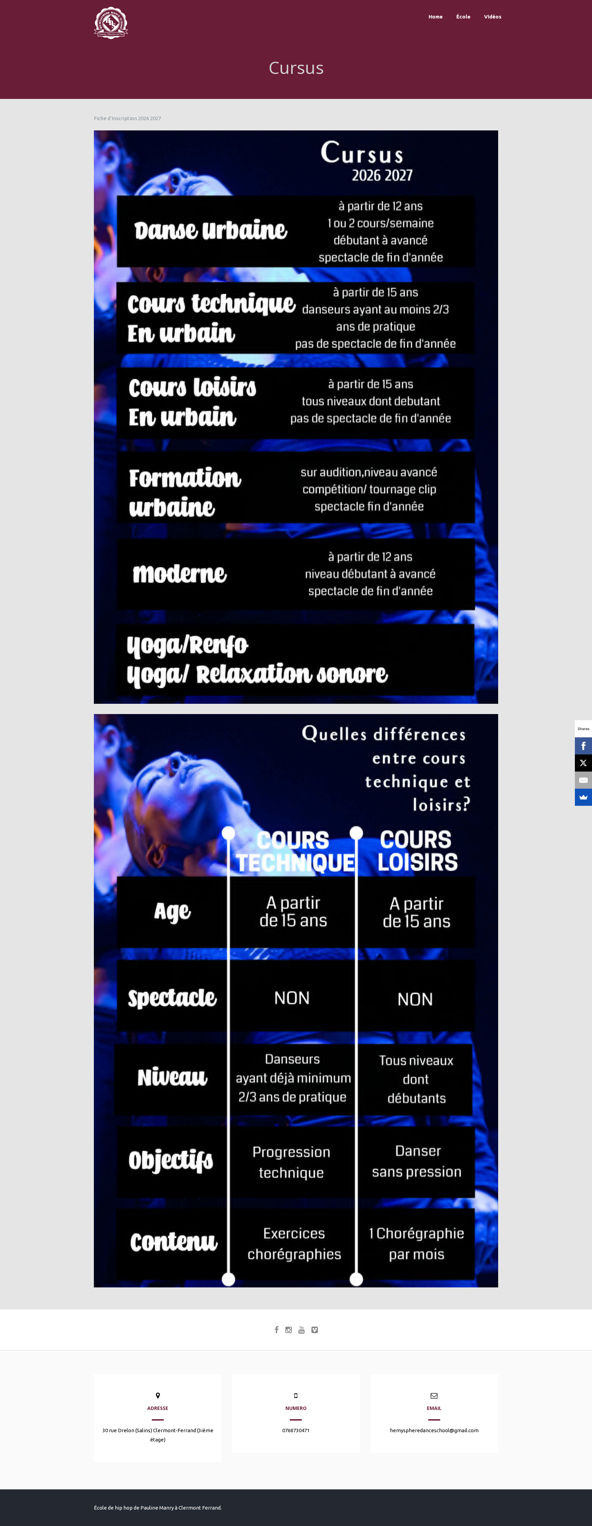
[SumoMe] (583, 797)
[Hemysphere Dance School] (111, 37)
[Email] (583, 780)
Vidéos (493, 17)
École (463, 17)
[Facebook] (583, 745)
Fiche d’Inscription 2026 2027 (127, 118)
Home (436, 17)
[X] (583, 763)
